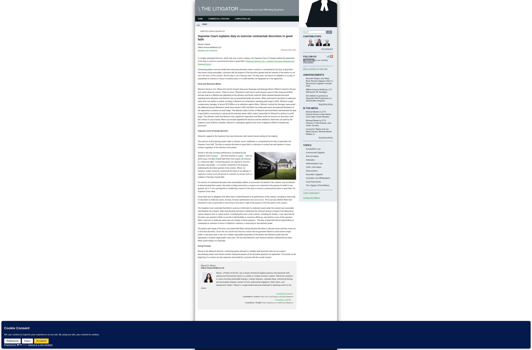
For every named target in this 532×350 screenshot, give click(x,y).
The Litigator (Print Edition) (317, 185)
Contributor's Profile (283, 299)
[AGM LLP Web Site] (315, 69)
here (205, 159)
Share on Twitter (208, 317)
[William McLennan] (326, 43)
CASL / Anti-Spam (313, 167)
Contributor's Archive (285, 293)
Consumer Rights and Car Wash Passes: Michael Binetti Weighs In (319, 131)
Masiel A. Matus (204, 44)
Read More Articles (326, 104)
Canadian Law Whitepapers (318, 178)
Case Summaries (313, 182)
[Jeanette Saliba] (310, 43)
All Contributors (327, 49)
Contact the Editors (311, 198)
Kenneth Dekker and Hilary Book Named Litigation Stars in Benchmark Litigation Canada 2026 (319, 82)
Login (305, 193)
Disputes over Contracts (212, 31)
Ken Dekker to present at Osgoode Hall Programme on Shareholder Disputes (319, 98)
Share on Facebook (201, 317)
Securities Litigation (314, 174)
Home (200, 19)
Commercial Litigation (218, 19)
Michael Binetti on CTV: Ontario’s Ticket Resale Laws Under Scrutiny (318, 123)
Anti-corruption (312, 156)
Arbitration (310, 160)
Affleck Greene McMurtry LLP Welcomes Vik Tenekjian (319, 90)
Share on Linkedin (215, 317)
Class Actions (312, 171)
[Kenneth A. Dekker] (318, 43)
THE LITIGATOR (219, 9)
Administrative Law (314, 163)
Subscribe (309, 60)
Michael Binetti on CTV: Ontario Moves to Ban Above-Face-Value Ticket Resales (319, 114)
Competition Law (242, 19)
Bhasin (215, 156)
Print (205, 24)
